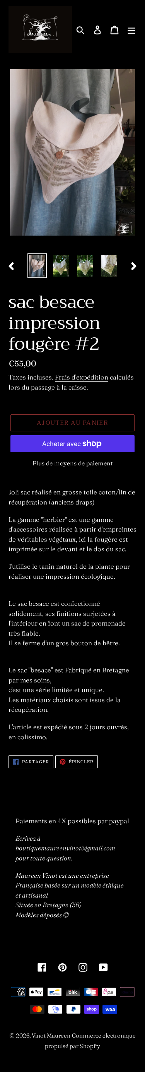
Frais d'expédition (81, 377)
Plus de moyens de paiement (72, 463)
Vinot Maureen (51, 1035)
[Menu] (131, 29)
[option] (37, 265)
